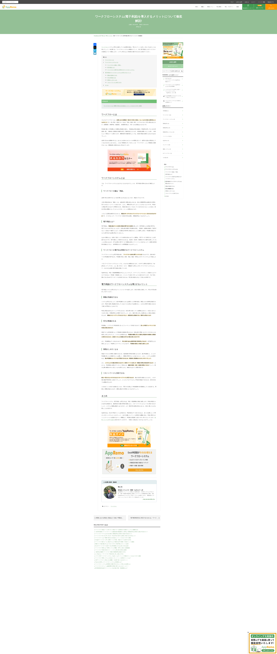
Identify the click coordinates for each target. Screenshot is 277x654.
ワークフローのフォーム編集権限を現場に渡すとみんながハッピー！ (112, 566)
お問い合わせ (271, 8)
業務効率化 (166, 127)
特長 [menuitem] (196, 6)
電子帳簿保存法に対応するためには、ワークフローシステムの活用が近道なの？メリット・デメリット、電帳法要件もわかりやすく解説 (145, 518)
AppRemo (166, 140)
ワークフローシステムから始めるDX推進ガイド (173, 101)
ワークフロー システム (169, 119)
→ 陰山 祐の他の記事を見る (148, 499)
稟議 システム (167, 149)
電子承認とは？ (111, 67)
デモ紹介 (112, 419)
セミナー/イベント (173, 66)
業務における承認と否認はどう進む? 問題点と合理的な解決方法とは (111, 518)
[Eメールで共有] (95, 53)
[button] (182, 71)
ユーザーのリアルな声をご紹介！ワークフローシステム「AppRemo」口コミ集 (173, 91)
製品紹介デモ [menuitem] (271, 2)
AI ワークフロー (167, 153)
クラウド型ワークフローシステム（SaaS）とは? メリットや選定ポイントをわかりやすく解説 (118, 556)
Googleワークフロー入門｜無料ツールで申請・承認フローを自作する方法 (113, 539)
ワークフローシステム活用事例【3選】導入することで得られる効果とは (112, 564)
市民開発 (166, 110)
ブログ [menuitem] (232, 2)
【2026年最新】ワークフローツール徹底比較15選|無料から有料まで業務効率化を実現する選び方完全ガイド (121, 531)
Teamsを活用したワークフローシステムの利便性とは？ (108, 562)
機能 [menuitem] (202, 6)
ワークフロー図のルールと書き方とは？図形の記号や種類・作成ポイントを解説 (114, 541)
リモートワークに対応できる (114, 82)
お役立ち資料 (172, 62)
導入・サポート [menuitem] (229, 6)
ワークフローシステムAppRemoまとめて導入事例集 (172, 85)
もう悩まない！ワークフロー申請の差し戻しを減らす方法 (109, 554)
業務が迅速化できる (112, 75)
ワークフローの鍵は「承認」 (114, 65)
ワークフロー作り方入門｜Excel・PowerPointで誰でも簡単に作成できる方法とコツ (115, 535)
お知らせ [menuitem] (247, 2)
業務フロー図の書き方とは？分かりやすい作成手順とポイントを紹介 (112, 543)
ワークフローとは (109, 60)
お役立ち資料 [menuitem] (239, 2)
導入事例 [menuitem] (219, 6)
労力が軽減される (111, 77)
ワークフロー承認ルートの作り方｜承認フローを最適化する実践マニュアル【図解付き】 (116, 529)
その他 (165, 157)
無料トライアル (259, 7)
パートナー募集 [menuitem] (261, 2)
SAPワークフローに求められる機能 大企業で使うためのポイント (111, 560)
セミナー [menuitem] (253, 2)
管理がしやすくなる (112, 80)
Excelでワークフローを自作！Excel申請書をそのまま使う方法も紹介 (112, 545)
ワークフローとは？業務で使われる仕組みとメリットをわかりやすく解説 (123, 105)
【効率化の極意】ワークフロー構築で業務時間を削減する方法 (110, 552)
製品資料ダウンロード (248, 8)
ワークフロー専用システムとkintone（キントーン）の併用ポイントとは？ (113, 558)
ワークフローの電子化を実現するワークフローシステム (120, 69)
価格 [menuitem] (237, 6)
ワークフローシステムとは (111, 62)
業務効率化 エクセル (168, 132)
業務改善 (166, 123)
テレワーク (166, 144)
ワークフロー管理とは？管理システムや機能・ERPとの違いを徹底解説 (112, 547)
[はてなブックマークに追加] (95, 50)
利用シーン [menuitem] (210, 6)
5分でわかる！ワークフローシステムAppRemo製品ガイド (172, 80)
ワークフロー (104, 47)
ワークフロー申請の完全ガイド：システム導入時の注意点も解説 (111, 549)
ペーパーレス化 (167, 136)
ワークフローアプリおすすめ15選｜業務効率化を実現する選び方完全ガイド (113, 533)
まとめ (106, 85)
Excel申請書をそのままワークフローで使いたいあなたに (173, 96)
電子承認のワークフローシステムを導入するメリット (118, 72)
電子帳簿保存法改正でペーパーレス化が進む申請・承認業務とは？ (111, 568)
